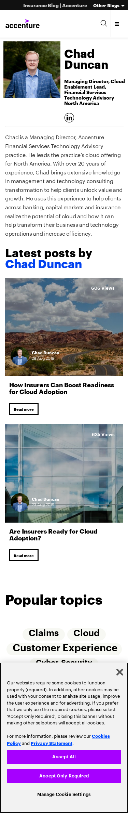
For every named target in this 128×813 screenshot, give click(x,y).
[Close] (119, 670)
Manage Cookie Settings (64, 793)
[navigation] (117, 24)
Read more (25, 409)
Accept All (64, 754)
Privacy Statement (51, 741)
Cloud (86, 636)
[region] (64, 736)
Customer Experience (65, 651)
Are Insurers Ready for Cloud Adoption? (53, 535)
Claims (43, 636)
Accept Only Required (64, 774)
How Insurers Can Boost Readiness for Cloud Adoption (61, 387)
